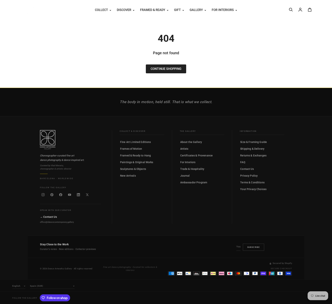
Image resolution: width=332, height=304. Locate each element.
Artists (184, 148)
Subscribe (253, 247)
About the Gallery (191, 142)
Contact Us (247, 168)
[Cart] (309, 9)
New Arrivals (128, 175)
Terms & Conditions (252, 182)
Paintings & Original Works (136, 162)
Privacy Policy (249, 175)
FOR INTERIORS (223, 10)
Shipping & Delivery (252, 148)
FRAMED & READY (153, 10)
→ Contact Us (48, 216)
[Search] (291, 9)
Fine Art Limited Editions (135, 142)
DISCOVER (124, 10)
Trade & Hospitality (192, 168)
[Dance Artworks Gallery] (70, 139)
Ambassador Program (193, 182)
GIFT (178, 10)
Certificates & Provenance (196, 155)
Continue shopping (166, 69)
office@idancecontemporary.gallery (57, 222)
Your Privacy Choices (253, 189)
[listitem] (43, 195)
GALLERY (197, 10)
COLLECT (102, 10)
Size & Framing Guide (253, 142)
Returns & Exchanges (253, 155)
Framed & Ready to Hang (135, 155)
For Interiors (188, 162)
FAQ (242, 162)
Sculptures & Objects (133, 168)
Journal (185, 175)
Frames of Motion (131, 148)
